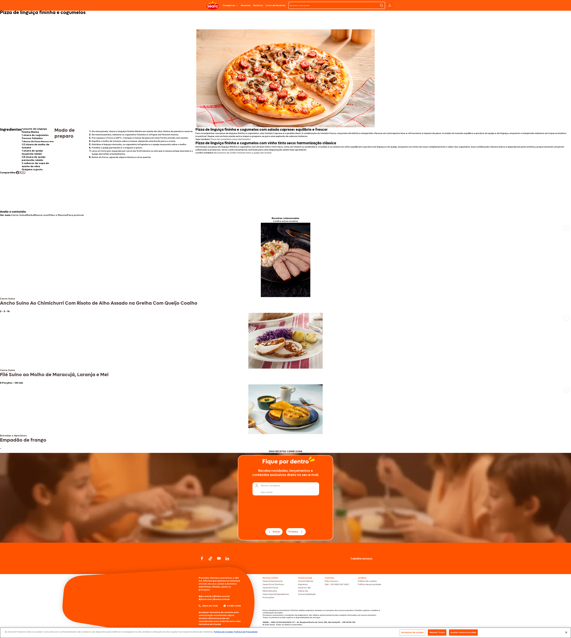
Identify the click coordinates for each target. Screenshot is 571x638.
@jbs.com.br (205, 596)
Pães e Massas (58, 215)
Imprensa (303, 584)
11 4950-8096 (234, 605)
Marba (30, 215)
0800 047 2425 (210, 605)
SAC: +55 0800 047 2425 (337, 584)
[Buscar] (381, 5)
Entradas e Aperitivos (13, 435)
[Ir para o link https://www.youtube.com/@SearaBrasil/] (219, 558)
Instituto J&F (304, 587)
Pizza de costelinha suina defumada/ (231, 139)
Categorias (229, 5)
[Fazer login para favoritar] (567, 227)
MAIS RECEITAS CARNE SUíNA (285, 451)
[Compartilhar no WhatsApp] (23, 172)
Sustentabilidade (307, 594)
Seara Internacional (272, 581)
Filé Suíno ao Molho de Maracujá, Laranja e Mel (54, 375)
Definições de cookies (412, 632)
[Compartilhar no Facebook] (17, 172)
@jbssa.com (205, 599)
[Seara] (213, 5)
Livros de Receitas (275, 5)
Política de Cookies (223, 632)
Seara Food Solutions (273, 584)
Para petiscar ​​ (76, 215)
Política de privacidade (369, 584)
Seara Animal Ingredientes (276, 594)
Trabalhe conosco (361, 558)
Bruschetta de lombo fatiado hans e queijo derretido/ (243, 152)
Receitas (246, 5)
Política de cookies (367, 581)
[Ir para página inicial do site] (285, 568)
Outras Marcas (305, 581)
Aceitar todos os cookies (463, 632)
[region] (285, 632)
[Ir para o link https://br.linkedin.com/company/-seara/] (227, 558)
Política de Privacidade (246, 632)
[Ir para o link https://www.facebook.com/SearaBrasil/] (202, 558)
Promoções (268, 597)
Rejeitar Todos (437, 632)
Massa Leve (41, 215)
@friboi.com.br (222, 596)
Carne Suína (18, 215)
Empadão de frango (23, 440)
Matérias (258, 5)
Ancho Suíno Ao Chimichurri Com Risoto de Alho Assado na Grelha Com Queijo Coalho (98, 303)
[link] (285, 268)
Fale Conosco (331, 581)
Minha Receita (270, 591)
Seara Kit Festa (270, 587)
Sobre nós (303, 591)
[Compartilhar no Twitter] (20, 172)
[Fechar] (566, 632)
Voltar (276, 531)
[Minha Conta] (389, 5)
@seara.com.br (221, 599)
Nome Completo (270, 485)
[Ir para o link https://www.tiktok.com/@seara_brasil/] (210, 558)
